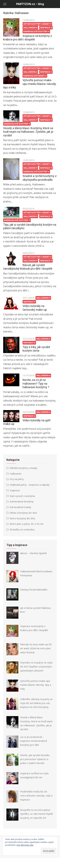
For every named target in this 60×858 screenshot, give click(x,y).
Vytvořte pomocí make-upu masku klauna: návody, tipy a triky (29, 83)
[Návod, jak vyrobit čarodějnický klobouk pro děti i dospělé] (11, 258)
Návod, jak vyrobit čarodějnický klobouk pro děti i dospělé (27, 266)
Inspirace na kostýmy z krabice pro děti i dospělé (27, 37)
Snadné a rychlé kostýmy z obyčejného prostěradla (40, 177)
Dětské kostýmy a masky (36, 24)
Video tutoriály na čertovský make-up (35, 307)
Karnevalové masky (34, 75)
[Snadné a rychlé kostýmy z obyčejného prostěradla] (11, 169)
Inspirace (45, 27)
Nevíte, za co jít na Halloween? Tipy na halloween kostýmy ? (36, 383)
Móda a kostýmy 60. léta (23, 512)
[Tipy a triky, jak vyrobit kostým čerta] (11, 345)
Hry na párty (17, 479)
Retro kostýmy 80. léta (22, 518)
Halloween (29, 27)
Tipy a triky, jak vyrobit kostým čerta (36, 348)
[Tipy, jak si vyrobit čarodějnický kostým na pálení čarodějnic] (11, 212)
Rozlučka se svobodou (22, 529)
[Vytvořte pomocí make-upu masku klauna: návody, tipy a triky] (11, 73)
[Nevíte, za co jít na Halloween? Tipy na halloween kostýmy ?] (11, 380)
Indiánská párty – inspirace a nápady (29, 484)
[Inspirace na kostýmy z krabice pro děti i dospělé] (11, 27)
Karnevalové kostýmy (35, 31)
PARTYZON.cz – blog (30, 4)
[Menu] (5, 4)
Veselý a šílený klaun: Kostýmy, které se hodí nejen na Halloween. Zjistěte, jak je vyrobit (28, 131)
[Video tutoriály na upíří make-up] (11, 416)
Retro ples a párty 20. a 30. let (26, 523)
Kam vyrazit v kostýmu (22, 496)
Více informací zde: (25, 845)
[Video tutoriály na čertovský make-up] (11, 302)
